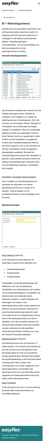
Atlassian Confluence (9, 438)
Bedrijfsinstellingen (25, 10)
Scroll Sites (33, 435)
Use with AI (9, 17)
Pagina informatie (8, 10)
